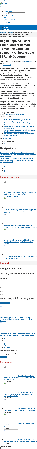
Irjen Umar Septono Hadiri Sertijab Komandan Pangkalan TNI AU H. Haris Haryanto (19, 131)
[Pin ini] (4, 169)
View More (4, 357)
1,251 (5, 346)
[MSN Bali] (3, 3)
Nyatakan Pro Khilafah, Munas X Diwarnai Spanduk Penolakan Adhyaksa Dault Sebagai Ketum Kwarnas (18, 154)
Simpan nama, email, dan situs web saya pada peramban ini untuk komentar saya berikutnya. (17, 299)
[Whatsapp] (4, 172)
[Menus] (0, 5)
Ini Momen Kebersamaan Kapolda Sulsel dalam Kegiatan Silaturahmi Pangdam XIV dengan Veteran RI (17, 160)
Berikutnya (7, 347)
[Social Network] (4, 21)
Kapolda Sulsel (10, 114)
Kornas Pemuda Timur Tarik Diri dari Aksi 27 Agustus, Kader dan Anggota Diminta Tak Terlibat (19, 242)
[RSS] (4, 143)
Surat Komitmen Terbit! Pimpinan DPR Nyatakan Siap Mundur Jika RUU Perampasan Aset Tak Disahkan (20, 211)
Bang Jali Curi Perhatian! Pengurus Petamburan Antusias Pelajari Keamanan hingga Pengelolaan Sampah (20, 194)
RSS (10, 23)
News (18, 114)
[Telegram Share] (4, 170)
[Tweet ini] (4, 167)
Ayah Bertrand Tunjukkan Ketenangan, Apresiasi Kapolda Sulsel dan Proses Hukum (19, 120)
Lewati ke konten (6, 1)
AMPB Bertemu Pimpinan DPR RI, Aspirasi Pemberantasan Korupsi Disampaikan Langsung (20, 226)
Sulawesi (23, 114)
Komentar (3, 278)
